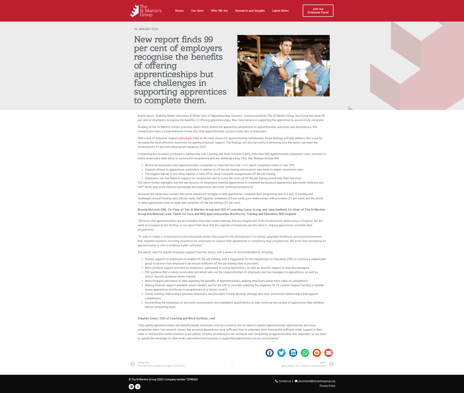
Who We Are (219, 10)
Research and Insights (250, 10)
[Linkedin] (131, 386)
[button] (270, 353)
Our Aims (197, 10)
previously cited (189, 138)
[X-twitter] (137, 386)
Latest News (280, 10)
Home (179, 10)
